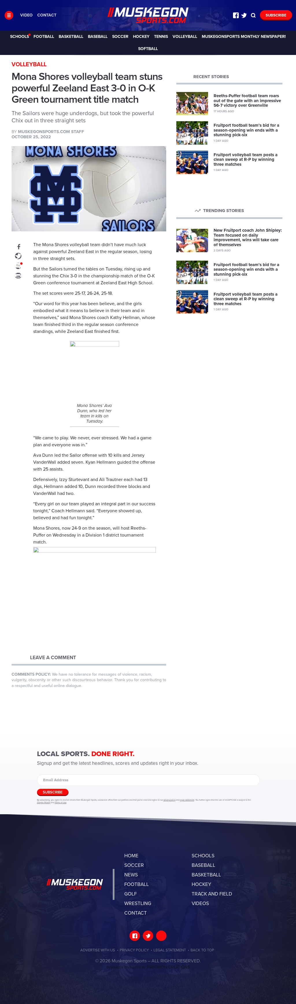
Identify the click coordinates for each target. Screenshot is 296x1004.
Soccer (120, 36)
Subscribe (276, 15)
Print (18, 275)
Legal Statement (169, 950)
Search (253, 15)
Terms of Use (60, 803)
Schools (19, 36)
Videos (200, 903)
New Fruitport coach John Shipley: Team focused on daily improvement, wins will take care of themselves (248, 237)
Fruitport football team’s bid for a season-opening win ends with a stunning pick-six (246, 130)
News (131, 875)
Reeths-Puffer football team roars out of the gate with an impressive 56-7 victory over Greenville (247, 100)
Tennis (161, 36)
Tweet (18, 256)
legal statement (187, 800)
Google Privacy (43, 803)
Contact (46, 15)
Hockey (141, 36)
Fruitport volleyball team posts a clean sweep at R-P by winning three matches (246, 159)
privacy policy (169, 800)
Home (131, 856)
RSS (161, 936)
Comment (18, 266)
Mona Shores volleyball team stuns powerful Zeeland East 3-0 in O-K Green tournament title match (148, 15)
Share (18, 246)
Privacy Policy (134, 950)
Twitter (244, 15)
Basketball (71, 36)
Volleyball (185, 36)
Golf (130, 894)
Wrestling (137, 903)
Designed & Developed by (148, 967)
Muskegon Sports (75, 884)
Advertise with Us (97, 950)
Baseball (98, 36)
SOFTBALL (148, 48)
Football (44, 36)
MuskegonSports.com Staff (51, 131)
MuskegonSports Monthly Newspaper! (244, 36)
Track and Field (212, 894)
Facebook (236, 15)
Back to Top (202, 950)
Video (26, 15)
